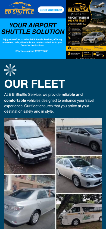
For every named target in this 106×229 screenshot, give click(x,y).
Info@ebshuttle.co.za (87, 54)
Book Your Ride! (51, 10)
